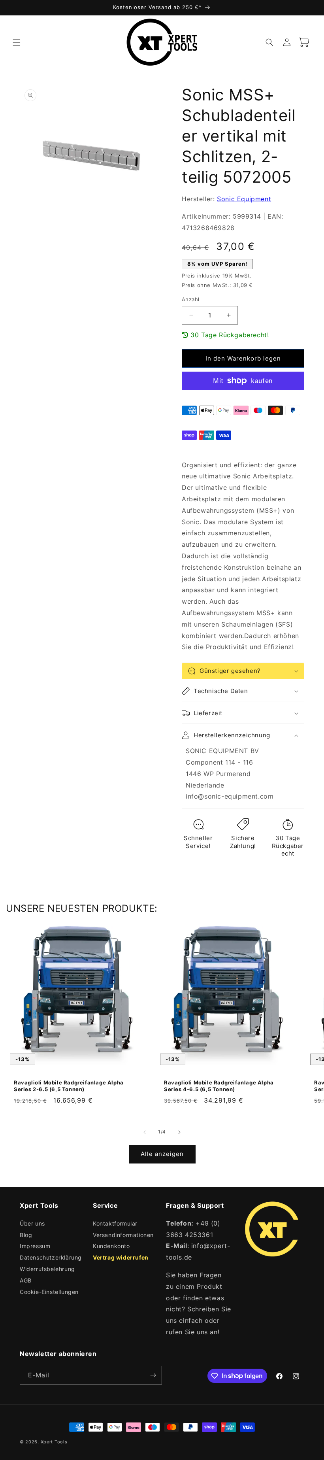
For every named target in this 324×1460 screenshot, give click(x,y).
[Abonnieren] (153, 1375)
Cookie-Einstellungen (49, 1291)
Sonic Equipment (244, 199)
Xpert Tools (54, 1442)
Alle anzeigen (162, 1154)
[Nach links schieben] (144, 1132)
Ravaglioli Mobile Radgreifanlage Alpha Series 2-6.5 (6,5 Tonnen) (69, 1085)
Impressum (35, 1246)
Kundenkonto (111, 1246)
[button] (16, 42)
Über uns (32, 1223)
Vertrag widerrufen (121, 1257)
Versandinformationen (123, 1234)
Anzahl (190, 299)
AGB (26, 1280)
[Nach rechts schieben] (179, 1132)
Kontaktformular (115, 1223)
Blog (26, 1234)
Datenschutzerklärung (51, 1257)
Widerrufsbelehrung (47, 1268)
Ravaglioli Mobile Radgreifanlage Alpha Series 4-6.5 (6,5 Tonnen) (219, 1085)
